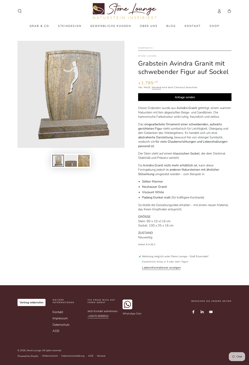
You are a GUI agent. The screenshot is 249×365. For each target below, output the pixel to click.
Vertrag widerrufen (31, 302)
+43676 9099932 (98, 316)
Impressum (60, 318)
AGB (56, 331)
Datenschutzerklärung (72, 355)
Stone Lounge (34, 350)
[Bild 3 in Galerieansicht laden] (84, 161)
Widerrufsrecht (50, 355)
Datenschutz (61, 325)
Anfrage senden (185, 97)
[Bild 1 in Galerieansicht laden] (58, 161)
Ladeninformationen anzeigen (161, 267)
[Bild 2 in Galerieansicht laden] (71, 161)
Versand (156, 87)
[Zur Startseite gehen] (124, 11)
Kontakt (58, 312)
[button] (20, 11)
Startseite (145, 48)
